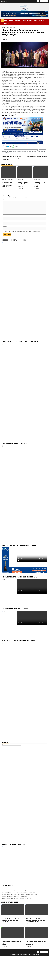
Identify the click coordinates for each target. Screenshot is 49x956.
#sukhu (14, 151)
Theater (6, 152)
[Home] (2, 20)
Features (29, 20)
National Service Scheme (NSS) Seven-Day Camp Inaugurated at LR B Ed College (37, 156)
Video (35, 20)
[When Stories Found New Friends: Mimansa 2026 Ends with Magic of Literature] (8, 172)
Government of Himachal (36, 151)
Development (24, 151)
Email (4, 221)
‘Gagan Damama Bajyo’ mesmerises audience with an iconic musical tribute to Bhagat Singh (21, 150)
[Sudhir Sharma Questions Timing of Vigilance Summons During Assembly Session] (40, 172)
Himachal (11, 20)
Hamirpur (27, 939)
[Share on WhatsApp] (14, 146)
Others (24, 20)
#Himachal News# (42, 150)
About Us (6, 23)
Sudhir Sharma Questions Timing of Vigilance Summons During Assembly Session (39, 183)
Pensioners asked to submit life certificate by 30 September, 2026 (15, 896)
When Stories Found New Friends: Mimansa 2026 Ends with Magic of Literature (8, 184)
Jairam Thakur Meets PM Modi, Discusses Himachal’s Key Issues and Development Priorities (23, 183)
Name (5, 216)
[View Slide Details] (24, 862)
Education (3, 27)
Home (5, 20)
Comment (5, 199)
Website (5, 226)
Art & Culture (4, 179)
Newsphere (30, 954)
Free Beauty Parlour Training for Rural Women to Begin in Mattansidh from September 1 (20, 894)
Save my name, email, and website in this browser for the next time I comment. (22, 231)
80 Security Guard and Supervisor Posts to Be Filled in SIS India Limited (16, 898)
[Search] (47, 20)
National (17, 20)
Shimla (11, 27)
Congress (19, 151)
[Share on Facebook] (4, 146)
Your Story (41, 20)
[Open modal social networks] (18, 146)
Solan (14, 27)
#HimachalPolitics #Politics (7, 151)
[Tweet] (9, 146)
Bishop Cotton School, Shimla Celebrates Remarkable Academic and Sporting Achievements (11, 157)
